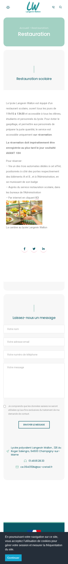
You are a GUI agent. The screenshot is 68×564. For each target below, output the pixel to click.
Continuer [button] (13, 557)
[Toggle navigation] (8, 7)
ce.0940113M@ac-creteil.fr (36, 467)
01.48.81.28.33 (36, 461)
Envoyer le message (34, 424)
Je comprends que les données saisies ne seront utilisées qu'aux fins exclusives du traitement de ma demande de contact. (33, 410)
